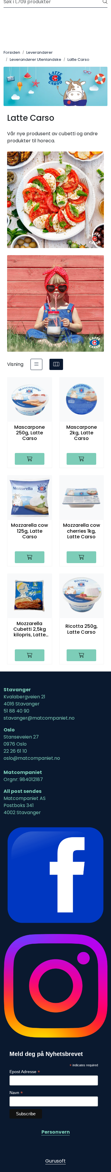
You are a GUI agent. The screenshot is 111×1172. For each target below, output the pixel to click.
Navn (16, 1093)
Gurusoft (55, 1161)
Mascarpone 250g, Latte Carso (29, 432)
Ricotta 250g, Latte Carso (81, 629)
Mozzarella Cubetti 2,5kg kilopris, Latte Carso (29, 629)
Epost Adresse (24, 1072)
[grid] (56, 364)
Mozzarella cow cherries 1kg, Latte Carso (81, 530)
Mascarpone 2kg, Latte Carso (81, 432)
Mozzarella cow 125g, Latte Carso (29, 530)
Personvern (55, 1132)
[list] (36, 364)
